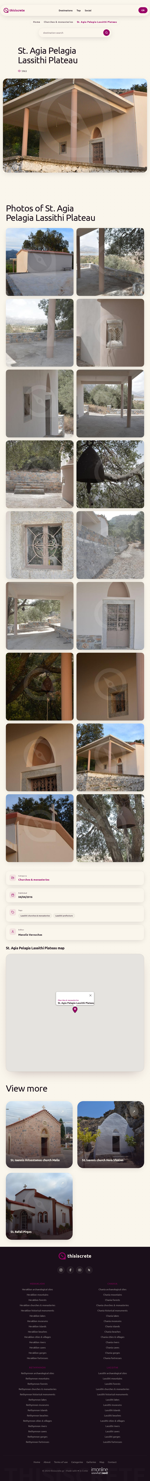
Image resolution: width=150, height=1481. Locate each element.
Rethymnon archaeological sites (37, 1373)
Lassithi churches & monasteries (35, 915)
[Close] (90, 995)
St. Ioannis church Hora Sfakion (102, 1160)
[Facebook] (70, 1270)
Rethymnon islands (37, 1410)
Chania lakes (112, 1315)
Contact (112, 1462)
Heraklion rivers (37, 1342)
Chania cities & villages (112, 1336)
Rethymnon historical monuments (37, 1394)
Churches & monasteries (58, 21)
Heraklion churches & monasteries (37, 1305)
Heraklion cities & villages (37, 1336)
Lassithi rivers (112, 1425)
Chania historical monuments (112, 1310)
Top (79, 10)
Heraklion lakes (37, 1315)
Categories (77, 1462)
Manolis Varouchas (30, 934)
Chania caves (112, 1347)
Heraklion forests (37, 1299)
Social (88, 10)
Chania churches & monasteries (112, 1305)
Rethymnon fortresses (37, 1441)
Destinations (66, 10)
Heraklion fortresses (37, 1357)
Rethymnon (37, 1367)
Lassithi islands (112, 1410)
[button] (75, 1009)
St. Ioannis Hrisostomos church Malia (35, 1160)
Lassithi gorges (112, 1436)
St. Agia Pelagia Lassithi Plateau (76, 1002)
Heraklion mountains (37, 1294)
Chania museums (112, 1320)
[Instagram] (60, 1270)
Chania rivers (112, 1342)
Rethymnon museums (37, 1404)
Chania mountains (112, 1294)
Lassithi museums (112, 1404)
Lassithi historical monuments (112, 1394)
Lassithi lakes (112, 1399)
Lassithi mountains (112, 1378)
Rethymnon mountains (37, 1378)
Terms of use (61, 1462)
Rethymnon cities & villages (37, 1420)
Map (101, 1462)
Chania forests (112, 1299)
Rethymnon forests (38, 1383)
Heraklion (37, 1283)
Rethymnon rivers (37, 1425)
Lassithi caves (112, 1431)
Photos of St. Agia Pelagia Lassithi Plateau (50, 213)
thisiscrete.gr (57, 1470)
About (47, 1462)
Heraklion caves (37, 1347)
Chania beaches (112, 1331)
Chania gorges (112, 1352)
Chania (113, 1283)
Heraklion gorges (37, 1352)
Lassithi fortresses (112, 1441)
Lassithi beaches (112, 1415)
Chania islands (112, 1326)
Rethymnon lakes (38, 1399)
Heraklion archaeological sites (37, 1289)
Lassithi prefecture (64, 915)
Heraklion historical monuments (37, 1310)
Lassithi (112, 1367)
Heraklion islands (37, 1326)
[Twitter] (89, 1270)
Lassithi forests (112, 1383)
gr (143, 10)
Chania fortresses (112, 1357)
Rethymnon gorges (37, 1436)
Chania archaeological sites (112, 1289)
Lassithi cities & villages (112, 1420)
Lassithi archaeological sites (112, 1373)
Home (36, 21)
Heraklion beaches (37, 1331)
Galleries (91, 1462)
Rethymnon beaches (37, 1415)
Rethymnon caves (37, 1431)
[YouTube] (79, 1270)
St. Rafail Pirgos (21, 1232)
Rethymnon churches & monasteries (37, 1388)
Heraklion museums (37, 1320)
